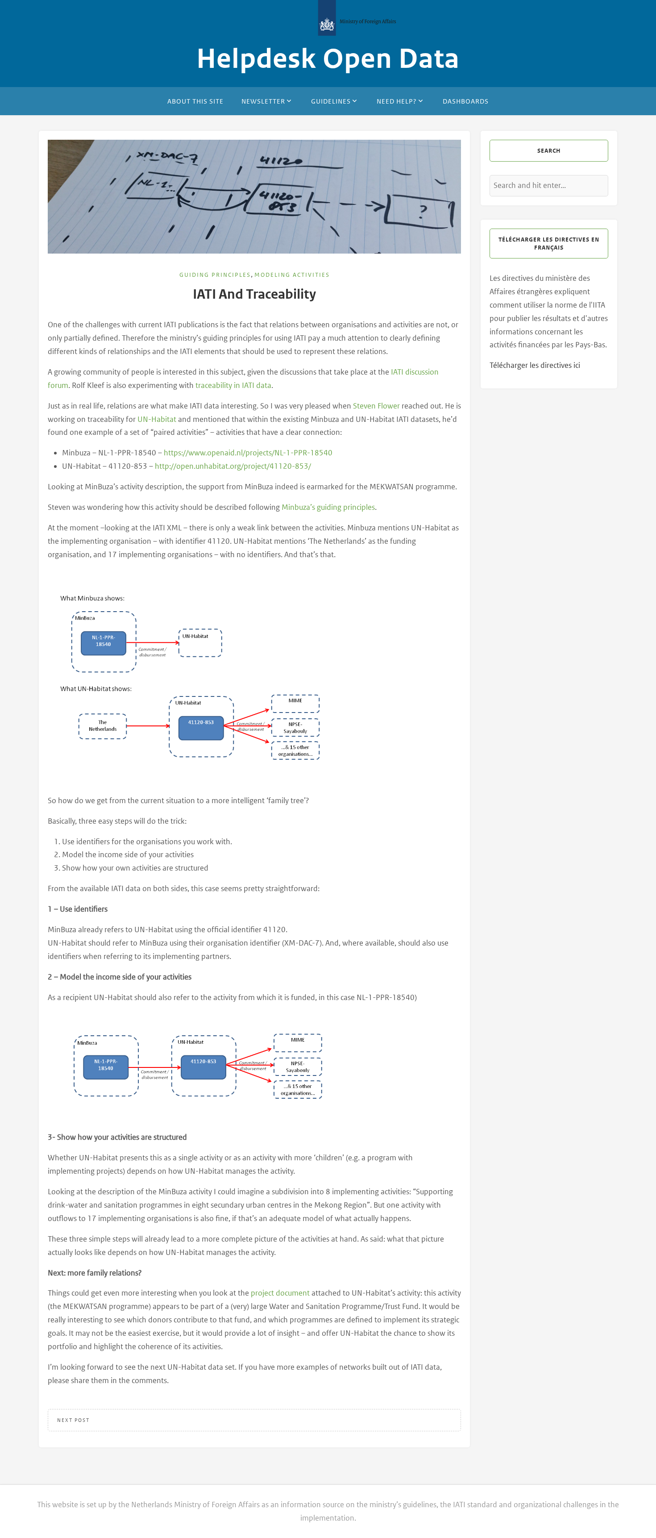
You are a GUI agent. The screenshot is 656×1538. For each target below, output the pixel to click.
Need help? (397, 101)
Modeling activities (292, 275)
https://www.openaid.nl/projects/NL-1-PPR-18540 (248, 453)
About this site (195, 101)
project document (280, 1293)
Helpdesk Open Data (328, 58)
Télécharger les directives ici (535, 365)
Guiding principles (215, 275)
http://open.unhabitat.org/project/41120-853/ (233, 466)
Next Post (73, 1420)
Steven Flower (376, 406)
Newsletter (263, 101)
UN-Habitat (156, 419)
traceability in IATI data (233, 385)
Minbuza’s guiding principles (328, 507)
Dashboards (466, 101)
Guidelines (331, 101)
